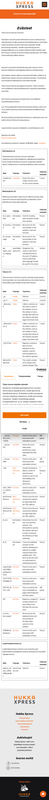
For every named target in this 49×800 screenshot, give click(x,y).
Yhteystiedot (24, 718)
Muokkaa (23, 422)
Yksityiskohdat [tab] (24, 376)
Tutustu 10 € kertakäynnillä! (24, 14)
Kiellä (24, 429)
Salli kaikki (24, 415)
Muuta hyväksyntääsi (8, 138)
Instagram (15, 768)
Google (15, 296)
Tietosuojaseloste (24, 724)
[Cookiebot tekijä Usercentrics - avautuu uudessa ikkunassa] (36, 369)
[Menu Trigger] (44, 4)
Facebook (15, 763)
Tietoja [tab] (40, 376)
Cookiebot (42, 143)
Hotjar (15, 304)
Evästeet (24, 729)
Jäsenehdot (24, 726)
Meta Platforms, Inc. (16, 470)
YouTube (16, 436)
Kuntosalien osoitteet (24, 721)
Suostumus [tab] (8, 376)
